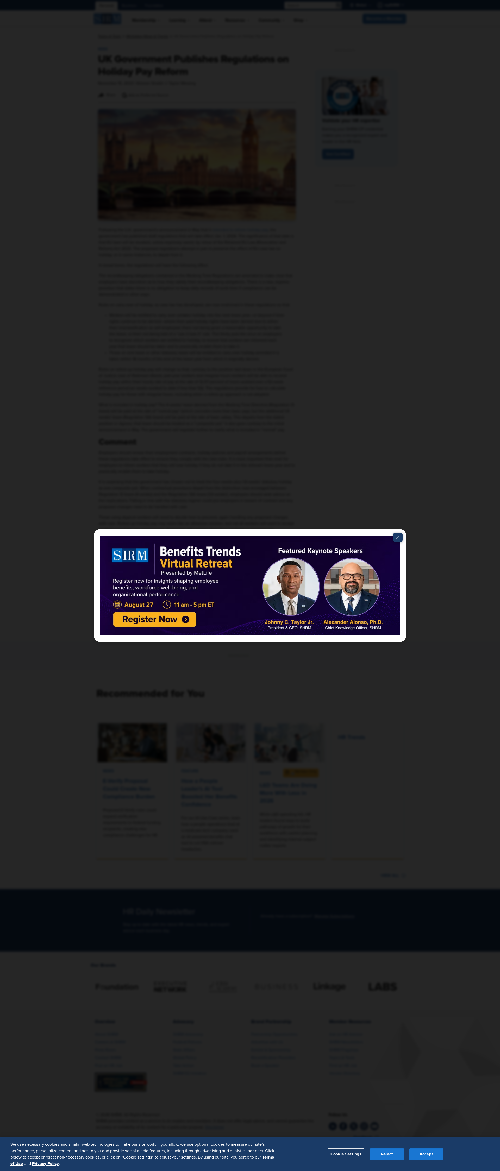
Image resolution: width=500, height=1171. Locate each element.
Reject (387, 1154)
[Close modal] (398, 537)
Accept (426, 1154)
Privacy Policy (45, 1163)
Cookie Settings (345, 1154)
